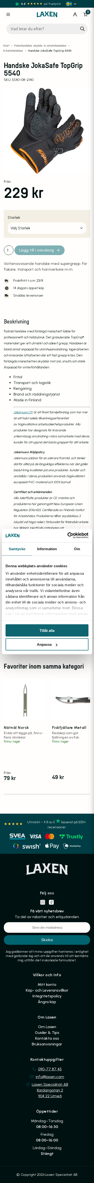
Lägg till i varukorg (36, 250)
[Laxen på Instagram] (42, 902)
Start (6, 45)
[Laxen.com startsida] (47, 14)
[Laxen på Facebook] (51, 902)
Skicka (47, 940)
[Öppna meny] (8, 14)
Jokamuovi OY (23, 412)
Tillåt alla (47, 630)
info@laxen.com (50, 1076)
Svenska (72, 3)
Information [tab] (47, 549)
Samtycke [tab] (17, 549)
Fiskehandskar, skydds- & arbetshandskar (40, 45)
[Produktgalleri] (47, 131)
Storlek (14, 217)
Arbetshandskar (13, 50)
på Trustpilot (52, 4)
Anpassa (44, 644)
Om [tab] (77, 549)
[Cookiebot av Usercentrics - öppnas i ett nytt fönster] (67, 535)
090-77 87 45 (50, 1069)
